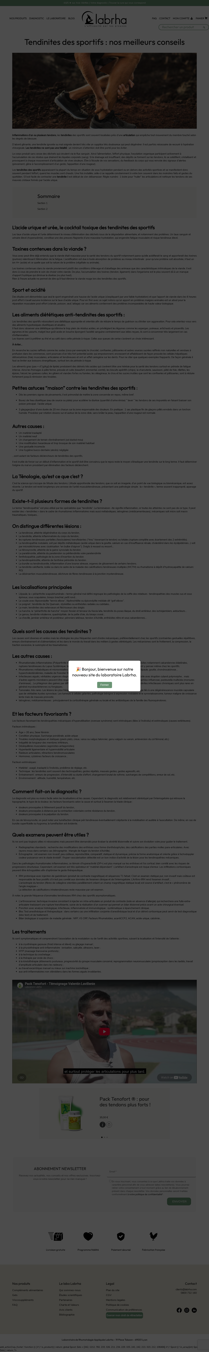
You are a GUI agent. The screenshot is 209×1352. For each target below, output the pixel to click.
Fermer (104, 684)
